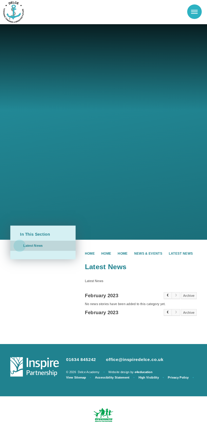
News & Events (148, 253)
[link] (176, 295)
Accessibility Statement (112, 377)
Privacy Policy (178, 377)
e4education (143, 372)
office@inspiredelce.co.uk (135, 359)
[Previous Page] (168, 295)
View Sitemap (76, 377)
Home (90, 253)
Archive (188, 295)
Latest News (181, 253)
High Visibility (148, 377)
